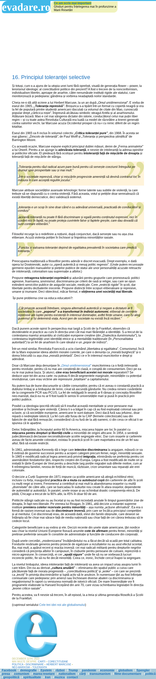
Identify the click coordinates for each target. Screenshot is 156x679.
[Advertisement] (78, 41)
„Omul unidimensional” (76, 365)
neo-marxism (21, 667)
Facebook (9, 670)
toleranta (39, 667)
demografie (28, 670)
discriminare (35, 664)
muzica (59, 677)
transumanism (100, 673)
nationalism (67, 673)
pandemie (89, 670)
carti (41, 661)
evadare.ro (26, 7)
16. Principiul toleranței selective (51, 77)
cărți (82, 673)
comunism (21, 673)
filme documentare (127, 673)
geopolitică (11, 677)
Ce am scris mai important (72, 3)
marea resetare (44, 673)
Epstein (46, 670)
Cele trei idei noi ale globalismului (62, 604)
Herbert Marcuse (58, 664)
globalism (125, 670)
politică (150, 673)
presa (6, 673)
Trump (73, 670)
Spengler (143, 670)
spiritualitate (32, 677)
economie (107, 670)
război (60, 670)
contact (72, 677)
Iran (47, 677)
